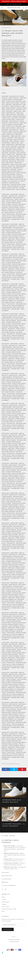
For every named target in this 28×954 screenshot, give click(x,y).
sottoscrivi (8, 929)
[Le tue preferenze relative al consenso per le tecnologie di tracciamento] (2, 952)
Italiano (13, 936)
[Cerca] (23, 7)
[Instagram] (5, 889)
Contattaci (4, 904)
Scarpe (3, 897)
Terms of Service (5, 906)
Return (3, 911)
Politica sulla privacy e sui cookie (9, 909)
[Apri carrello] (26, 7)
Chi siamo (4, 899)
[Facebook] (2, 889)
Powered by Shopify (14, 941)
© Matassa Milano (14, 939)
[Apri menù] (2, 7)
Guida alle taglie (5, 902)
